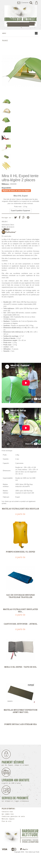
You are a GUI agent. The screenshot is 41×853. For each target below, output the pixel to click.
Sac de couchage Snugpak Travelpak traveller (20, 596)
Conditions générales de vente (13, 816)
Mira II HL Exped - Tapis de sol (20, 667)
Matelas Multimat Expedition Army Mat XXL (20, 711)
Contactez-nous (7, 812)
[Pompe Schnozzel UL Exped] (20, 534)
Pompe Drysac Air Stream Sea (20, 724)
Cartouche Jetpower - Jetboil (20, 624)
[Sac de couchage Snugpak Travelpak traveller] (20, 578)
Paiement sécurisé (15, 763)
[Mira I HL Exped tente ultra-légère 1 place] (20, 101)
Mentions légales (8, 819)
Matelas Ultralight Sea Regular (20, 509)
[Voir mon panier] (36, 2)
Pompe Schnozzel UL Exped (20, 552)
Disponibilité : (7, 188)
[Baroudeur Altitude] (20, 16)
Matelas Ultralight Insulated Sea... (20, 610)
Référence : (6, 184)
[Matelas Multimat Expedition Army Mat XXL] (20, 693)
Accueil (5, 40)
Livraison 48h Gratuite (15, 781)
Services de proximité (15, 799)
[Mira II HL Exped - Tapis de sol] (20, 650)
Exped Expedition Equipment (20, 210)
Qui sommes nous (8, 814)
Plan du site (6, 821)
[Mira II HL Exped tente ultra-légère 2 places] (20, 120)
